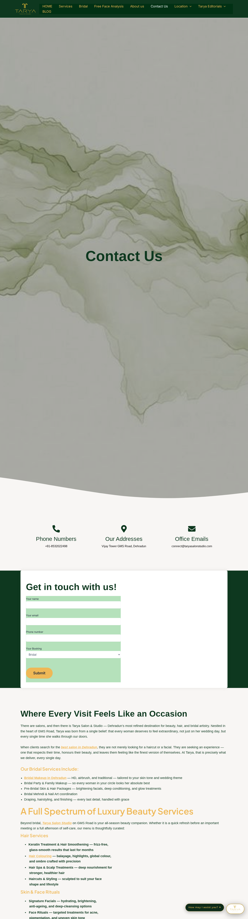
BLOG (46, 11)
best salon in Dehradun (79, 747)
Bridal (83, 6)
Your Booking (34, 648)
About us (137, 6)
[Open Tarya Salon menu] (235, 909)
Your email (32, 615)
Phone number (34, 631)
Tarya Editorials (210, 6)
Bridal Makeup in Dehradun (45, 778)
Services (65, 6)
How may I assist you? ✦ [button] (204, 907)
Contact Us (159, 6)
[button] (190, 6)
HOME (47, 6)
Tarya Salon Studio (57, 823)
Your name (32, 598)
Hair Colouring (40, 856)
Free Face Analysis (109, 6)
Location (181, 6)
